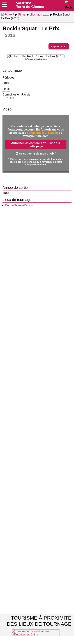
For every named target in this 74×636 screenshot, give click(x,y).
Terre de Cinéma (30, 4)
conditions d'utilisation (42, 132)
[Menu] (4, 5)
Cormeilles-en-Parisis (19, 205)
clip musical (58, 46)
